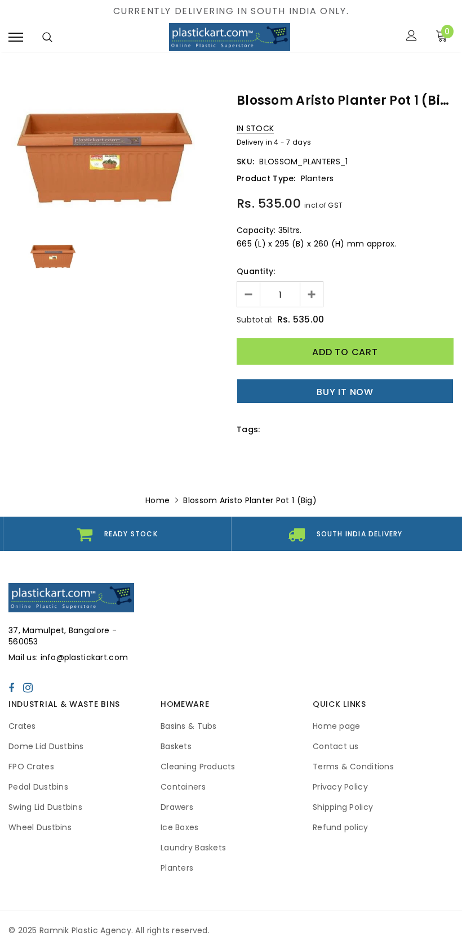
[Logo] (229, 37)
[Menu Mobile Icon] (15, 37)
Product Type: (266, 178)
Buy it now (345, 392)
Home (157, 500)
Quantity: (256, 271)
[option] (116, 159)
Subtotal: (255, 319)
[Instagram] (28, 688)
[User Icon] (411, 37)
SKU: (245, 161)
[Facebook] (11, 688)
